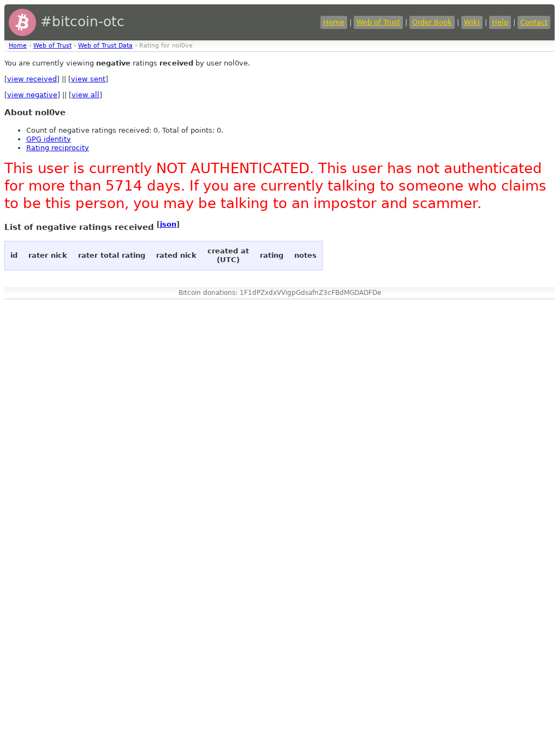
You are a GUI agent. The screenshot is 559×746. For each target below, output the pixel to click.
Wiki (472, 22)
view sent (88, 79)
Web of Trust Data (105, 45)
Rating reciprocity (57, 148)
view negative (32, 95)
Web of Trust (378, 22)
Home (333, 22)
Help (500, 22)
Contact (534, 22)
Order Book (432, 22)
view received (32, 79)
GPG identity (48, 139)
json (168, 224)
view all (85, 95)
